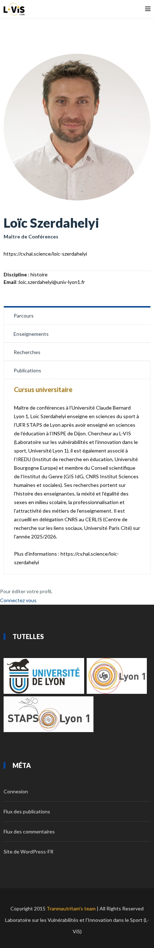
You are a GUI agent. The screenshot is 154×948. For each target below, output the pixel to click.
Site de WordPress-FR (28, 851)
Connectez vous (18, 600)
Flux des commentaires (29, 831)
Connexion (16, 791)
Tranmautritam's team (71, 908)
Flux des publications (27, 811)
